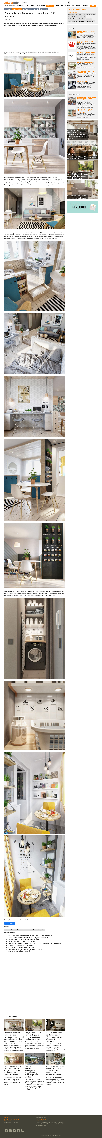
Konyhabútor (82, 21)
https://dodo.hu (80, 78)
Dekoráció (19, 6)
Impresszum (7, 1121)
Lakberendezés (40, 6)
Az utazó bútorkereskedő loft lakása (20, 945)
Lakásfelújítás (27, 9)
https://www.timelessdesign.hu (84, 107)
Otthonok (50, 6)
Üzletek (78, 6)
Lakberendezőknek (41, 1121)
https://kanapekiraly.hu (82, 49)
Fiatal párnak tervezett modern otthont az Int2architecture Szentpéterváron (34, 943)
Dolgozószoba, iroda (89, 14)
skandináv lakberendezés (23, 930)
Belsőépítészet (10, 6)
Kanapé (93, 6)
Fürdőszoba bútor (73, 19)
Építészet (7, 9)
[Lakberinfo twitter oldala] (14, 1130)
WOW (62, 6)
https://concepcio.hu (81, 38)
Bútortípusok (79, 14)
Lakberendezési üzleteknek (44, 1119)
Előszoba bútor (72, 16)
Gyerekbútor (88, 19)
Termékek (86, 6)
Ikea (15, 930)
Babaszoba (71, 14)
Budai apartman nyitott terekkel (19, 951)
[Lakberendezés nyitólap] (11, 2)
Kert (32, 6)
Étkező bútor (81, 16)
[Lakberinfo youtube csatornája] (18, 1130)
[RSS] (22, 1130)
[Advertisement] (34, 38)
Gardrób (81, 19)
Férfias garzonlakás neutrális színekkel (21, 941)
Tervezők (36, 9)
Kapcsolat (7, 1118)
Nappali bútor (90, 21)
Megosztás (10, 923)
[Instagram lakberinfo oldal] (10, 1130)
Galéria (27, 6)
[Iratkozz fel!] (82, 212)
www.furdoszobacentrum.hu (83, 87)
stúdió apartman (40, 930)
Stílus (57, 6)
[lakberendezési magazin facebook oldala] (6, 1130)
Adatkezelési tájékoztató (11, 1119)
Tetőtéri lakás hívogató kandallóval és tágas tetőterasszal (28, 938)
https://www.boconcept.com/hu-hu (85, 67)
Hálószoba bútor (72, 21)
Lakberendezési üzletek (77, 9)
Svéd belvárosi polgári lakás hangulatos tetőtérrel (25, 949)
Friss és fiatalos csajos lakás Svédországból (23, 940)
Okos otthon (44, 9)
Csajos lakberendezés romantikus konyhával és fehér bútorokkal (30, 936)
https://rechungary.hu (82, 117)
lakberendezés (8, 930)
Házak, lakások (17, 9)
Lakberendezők (69, 6)
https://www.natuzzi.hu (82, 59)
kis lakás (33, 930)
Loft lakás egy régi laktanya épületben (21, 947)
